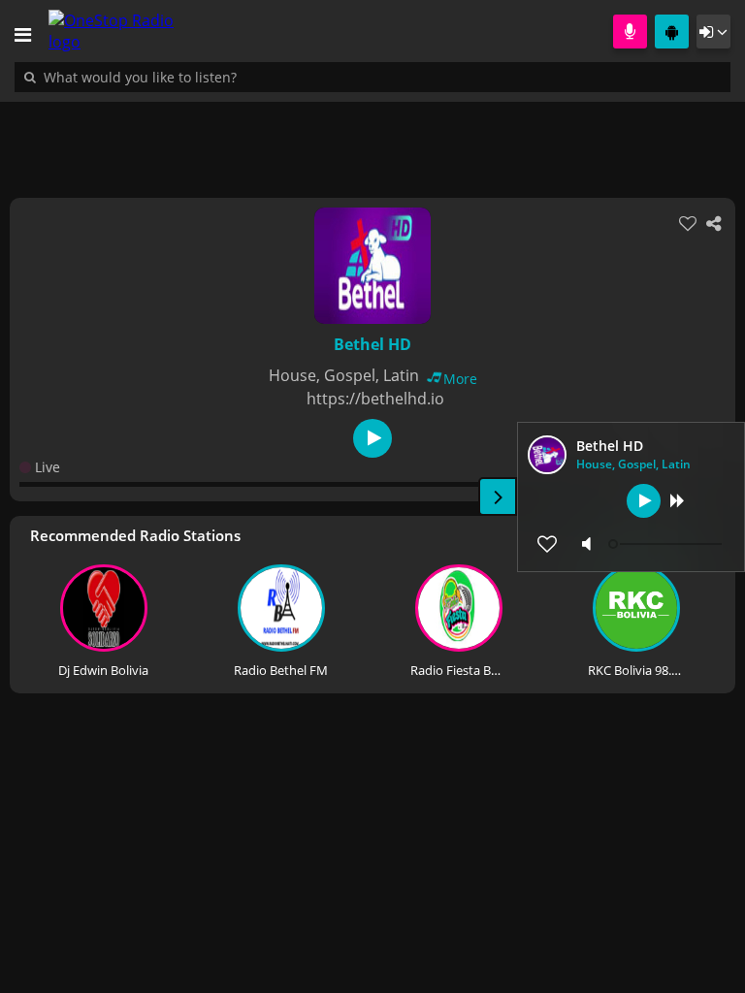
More (460, 378)
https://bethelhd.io (375, 398)
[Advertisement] (372, 139)
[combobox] (198, 76)
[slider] (667, 544)
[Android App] (672, 31)
